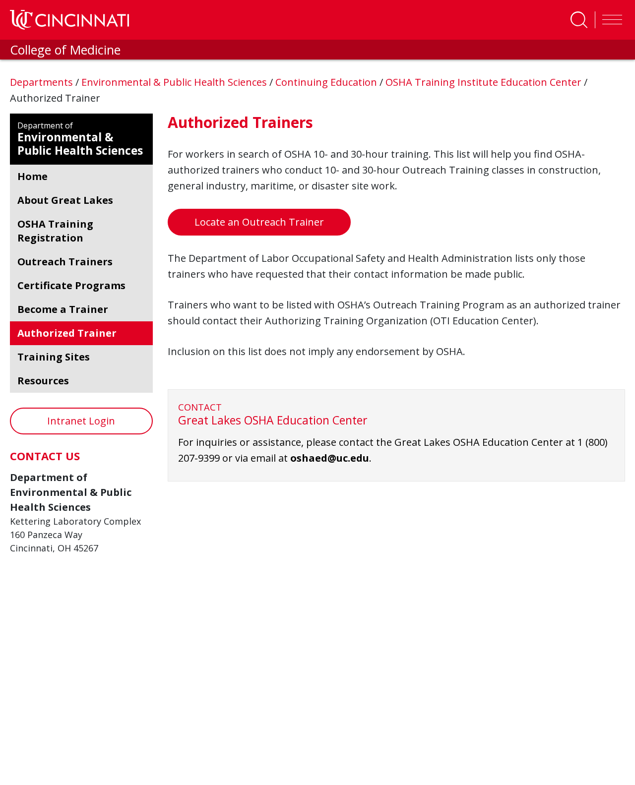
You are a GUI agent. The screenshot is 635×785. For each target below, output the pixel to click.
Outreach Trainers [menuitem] (65, 261)
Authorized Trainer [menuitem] (67, 333)
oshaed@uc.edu (329, 458)
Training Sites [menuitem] (53, 356)
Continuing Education (327, 82)
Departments (42, 82)
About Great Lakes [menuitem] (65, 200)
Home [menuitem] (32, 176)
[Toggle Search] (579, 20)
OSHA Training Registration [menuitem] (55, 230)
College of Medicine (65, 49)
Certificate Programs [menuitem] (71, 285)
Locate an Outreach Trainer (259, 222)
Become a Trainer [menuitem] (62, 309)
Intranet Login (81, 420)
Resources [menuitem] (43, 380)
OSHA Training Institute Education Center (484, 82)
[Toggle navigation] (610, 19)
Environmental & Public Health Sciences (175, 82)
